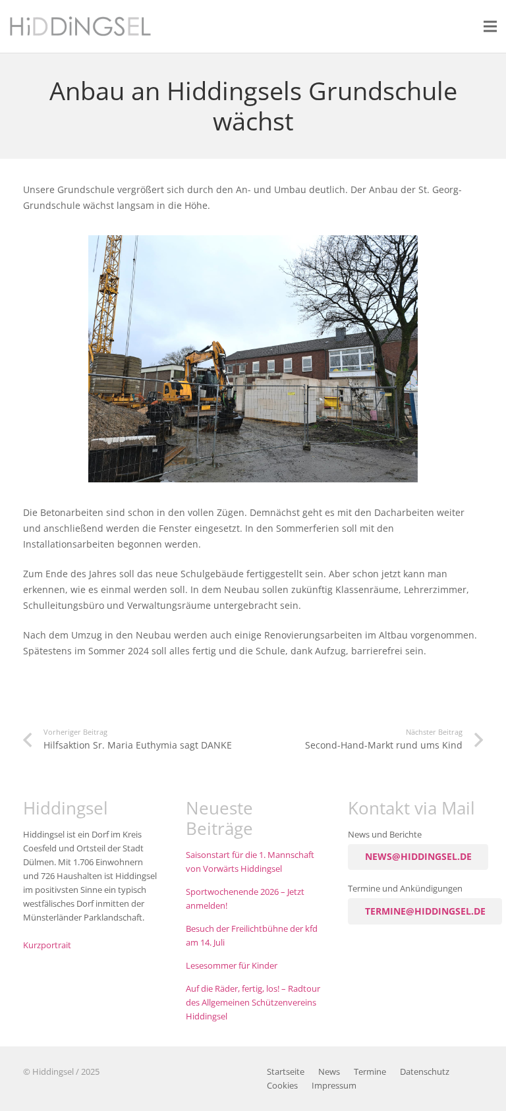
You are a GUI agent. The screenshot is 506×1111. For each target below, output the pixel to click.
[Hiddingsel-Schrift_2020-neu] (80, 26)
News (329, 1071)
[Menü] (490, 26)
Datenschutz (424, 1071)
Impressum (334, 1085)
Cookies (282, 1085)
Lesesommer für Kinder (231, 965)
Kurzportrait (47, 945)
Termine (370, 1071)
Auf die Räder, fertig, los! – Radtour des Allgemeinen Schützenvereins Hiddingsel (253, 1002)
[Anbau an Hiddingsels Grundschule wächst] (253, 243)
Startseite (285, 1071)
